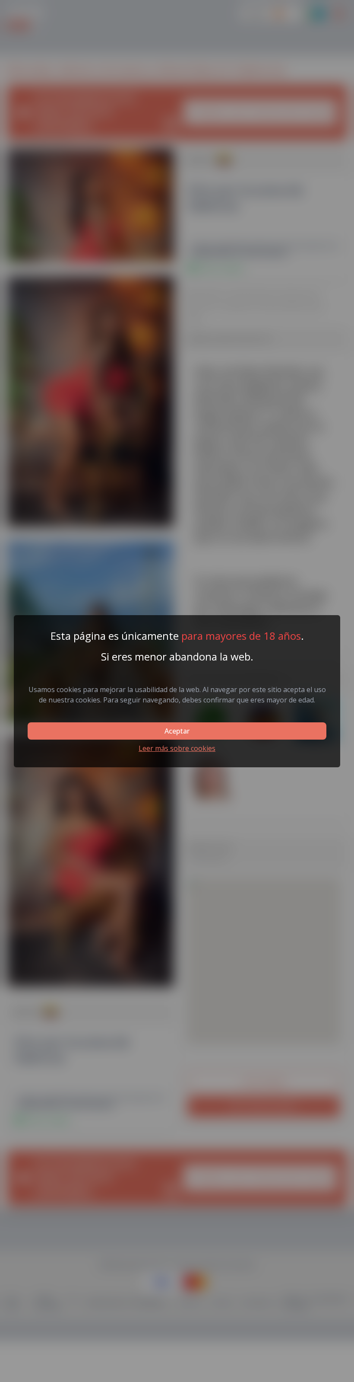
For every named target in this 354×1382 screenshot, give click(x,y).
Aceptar (177, 731)
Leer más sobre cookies (177, 748)
